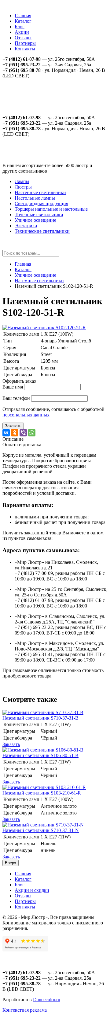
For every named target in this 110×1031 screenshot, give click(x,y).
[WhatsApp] (31, 432)
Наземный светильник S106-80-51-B (40, 755)
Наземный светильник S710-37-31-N (40, 830)
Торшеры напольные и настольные (51, 209)
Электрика (26, 225)
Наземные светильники (39, 280)
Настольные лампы (35, 198)
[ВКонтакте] (6, 432)
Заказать (13, 426)
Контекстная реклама (24, 1010)
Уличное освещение (35, 220)
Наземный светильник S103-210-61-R (41, 792)
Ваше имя (12, 386)
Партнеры (25, 43)
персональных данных (26, 414)
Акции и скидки (32, 890)
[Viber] (23, 432)
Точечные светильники (39, 214)
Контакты (25, 48)
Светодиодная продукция (41, 203)
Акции (22, 32)
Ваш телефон (16, 398)
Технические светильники (42, 231)
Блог (19, 26)
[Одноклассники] (14, 432)
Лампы (22, 181)
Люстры (23, 186)
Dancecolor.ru (46, 999)
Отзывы (23, 37)
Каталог (23, 21)
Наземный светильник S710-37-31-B (40, 718)
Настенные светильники (40, 192)
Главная (23, 15)
